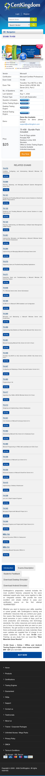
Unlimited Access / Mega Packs (16, 732)
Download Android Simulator (15, 585)
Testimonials (9, 715)
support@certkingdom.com (30, 124)
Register (27, 14)
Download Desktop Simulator (16, 579)
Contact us (9, 709)
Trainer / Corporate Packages (16, 726)
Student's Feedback (12, 573)
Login (17, 14)
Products (8, 673)
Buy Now (25, 154)
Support (8, 703)
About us (8, 721)
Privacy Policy (10, 738)
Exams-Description (26, 568)
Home (7, 667)
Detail (6, 176)
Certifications (10, 679)
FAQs (7, 697)
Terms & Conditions (12, 750)
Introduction (8, 568)
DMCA (7, 744)
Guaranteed (9, 691)
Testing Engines (11, 685)
